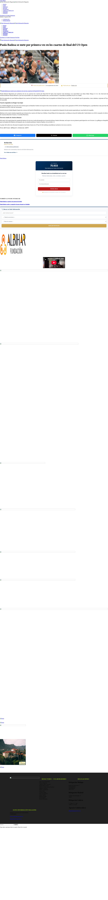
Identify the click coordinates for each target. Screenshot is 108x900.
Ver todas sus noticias (10, 152)
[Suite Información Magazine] (14, 23)
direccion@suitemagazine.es (16, 816)
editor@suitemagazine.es (15, 819)
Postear (55, 135)
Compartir (19, 135)
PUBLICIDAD (6, 20)
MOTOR (5, 8)
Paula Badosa (3, 158)
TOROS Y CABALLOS (8, 10)
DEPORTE (5, 11)
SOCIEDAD (6, 9)
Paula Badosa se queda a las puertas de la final (11, 201)
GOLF (4, 5)
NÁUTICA (5, 6)
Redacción (74, 85)
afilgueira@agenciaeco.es (75, 811)
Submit (15, 824)
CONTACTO (6, 19)
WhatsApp (91, 135)
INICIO (4, 4)
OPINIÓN (5, 13)
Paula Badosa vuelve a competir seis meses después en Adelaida (15, 204)
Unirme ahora (54, 188)
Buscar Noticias (54, 225)
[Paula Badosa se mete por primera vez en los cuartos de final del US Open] (29, 82)
